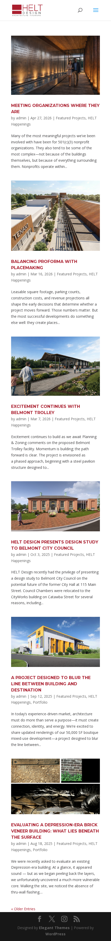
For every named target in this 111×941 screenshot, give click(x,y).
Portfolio (40, 702)
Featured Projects (71, 117)
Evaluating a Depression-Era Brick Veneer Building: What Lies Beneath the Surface (55, 831)
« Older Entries (23, 908)
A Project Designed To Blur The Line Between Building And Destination (51, 684)
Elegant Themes (54, 927)
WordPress (55, 933)
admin (21, 117)
